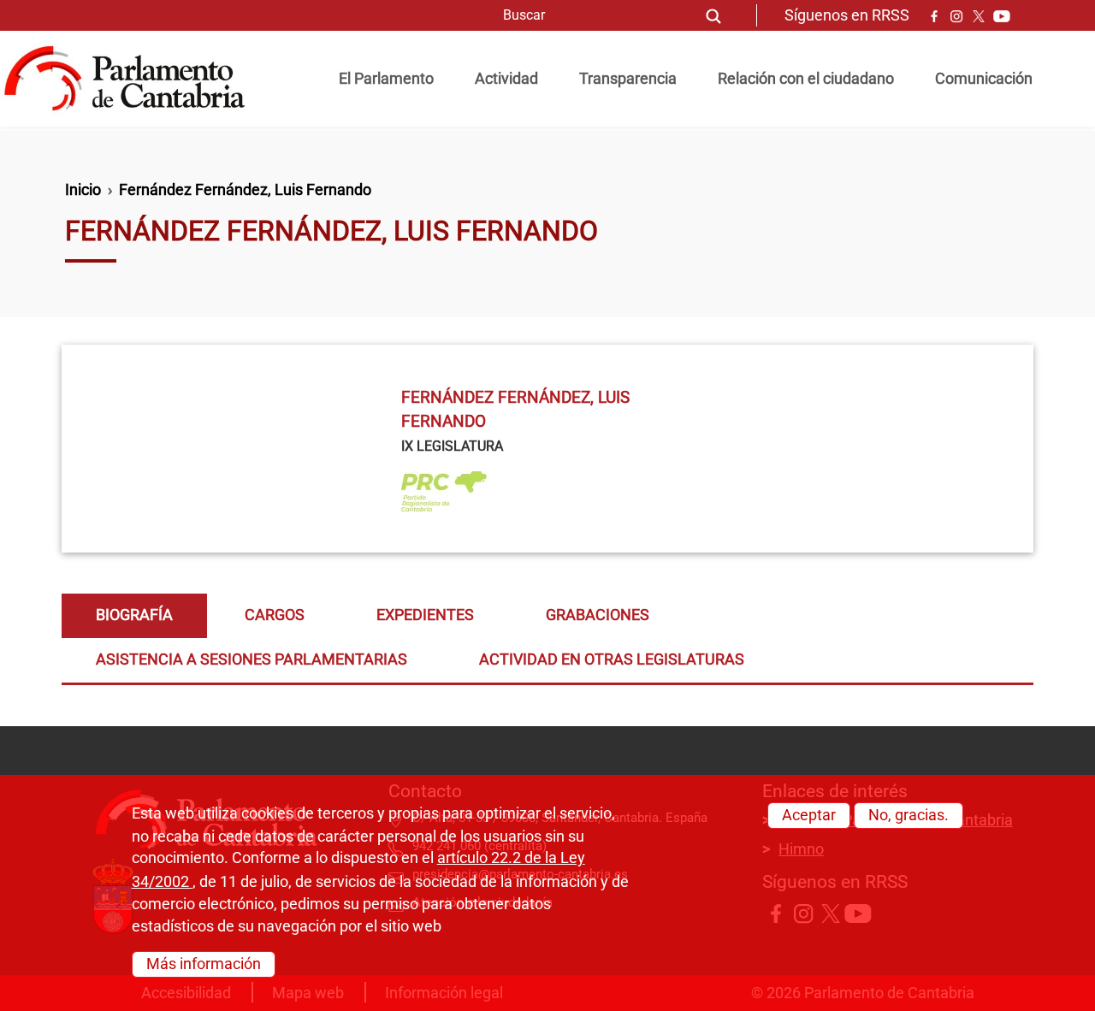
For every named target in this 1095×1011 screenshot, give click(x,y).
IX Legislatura (452, 446)
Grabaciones (597, 615)
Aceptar (809, 815)
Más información (203, 964)
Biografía (134, 615)
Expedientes (425, 615)
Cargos (275, 615)
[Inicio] (131, 78)
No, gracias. (908, 815)
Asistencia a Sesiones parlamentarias (251, 659)
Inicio (83, 189)
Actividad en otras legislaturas (611, 659)
